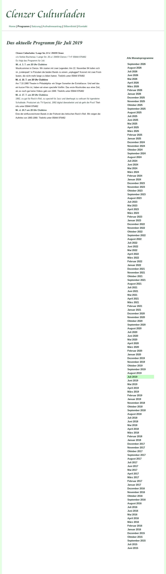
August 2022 (134, 239)
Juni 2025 (132, 119)
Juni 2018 (132, 421)
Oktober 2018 (134, 406)
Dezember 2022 (136, 224)
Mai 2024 (132, 168)
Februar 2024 (134, 175)
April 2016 (133, 518)
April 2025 (133, 127)
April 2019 (133, 388)
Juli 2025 (132, 116)
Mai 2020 (132, 339)
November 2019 (136, 361)
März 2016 (133, 522)
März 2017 (133, 477)
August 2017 (134, 458)
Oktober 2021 (134, 276)
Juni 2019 (132, 380)
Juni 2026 (132, 75)
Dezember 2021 (136, 268)
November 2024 (136, 146)
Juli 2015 (132, 544)
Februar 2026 (134, 90)
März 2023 (133, 213)
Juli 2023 (132, 201)
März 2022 (133, 257)
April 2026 (133, 82)
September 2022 (136, 235)
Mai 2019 (132, 384)
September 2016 (136, 499)
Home (12, 26)
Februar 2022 (134, 261)
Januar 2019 (134, 399)
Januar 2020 (134, 354)
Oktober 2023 (134, 190)
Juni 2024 (132, 164)
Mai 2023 (132, 205)
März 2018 (133, 432)
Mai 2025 (132, 123)
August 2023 (134, 198)
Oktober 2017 (134, 451)
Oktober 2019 (134, 365)
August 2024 (134, 157)
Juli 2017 (132, 462)
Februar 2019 (134, 395)
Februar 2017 (134, 481)
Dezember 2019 (136, 358)
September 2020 (136, 324)
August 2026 (134, 67)
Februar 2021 (134, 306)
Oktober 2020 (134, 321)
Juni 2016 (132, 510)
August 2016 (134, 503)
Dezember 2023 (136, 183)
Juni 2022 (132, 246)
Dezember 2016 (136, 488)
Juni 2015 (132, 548)
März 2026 (133, 86)
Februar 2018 (134, 436)
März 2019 (133, 391)
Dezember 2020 (136, 313)
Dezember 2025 (136, 97)
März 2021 (133, 302)
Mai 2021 (132, 294)
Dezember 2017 (136, 443)
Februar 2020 (134, 350)
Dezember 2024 (136, 142)
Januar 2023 (134, 220)
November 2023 (136, 187)
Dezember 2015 (136, 533)
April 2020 (133, 343)
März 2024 (133, 172)
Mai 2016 (132, 514)
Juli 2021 (132, 287)
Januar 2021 (134, 309)
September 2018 (136, 410)
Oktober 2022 (134, 231)
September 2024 (136, 153)
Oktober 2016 (134, 496)
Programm (24, 26)
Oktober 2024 (134, 149)
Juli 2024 (132, 160)
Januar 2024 (134, 179)
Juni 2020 (132, 335)
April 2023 (133, 209)
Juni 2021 (132, 291)
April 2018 (133, 429)
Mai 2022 (132, 250)
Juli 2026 (132, 71)
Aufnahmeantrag (52, 26)
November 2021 (136, 272)
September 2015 (136, 540)
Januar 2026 (134, 93)
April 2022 (133, 254)
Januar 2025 (134, 138)
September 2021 (136, 280)
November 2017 (136, 447)
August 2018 (134, 414)
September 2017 (136, 455)
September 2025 (136, 108)
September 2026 (136, 64)
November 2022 (136, 227)
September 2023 (136, 194)
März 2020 (133, 347)
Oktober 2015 (134, 536)
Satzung (36, 26)
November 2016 (136, 492)
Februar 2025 (134, 134)
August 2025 (134, 112)
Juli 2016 (132, 507)
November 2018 (136, 402)
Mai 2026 (132, 79)
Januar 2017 (134, 484)
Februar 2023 (134, 216)
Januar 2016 (134, 529)
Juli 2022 (132, 242)
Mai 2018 (132, 425)
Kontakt (82, 26)
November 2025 (136, 101)
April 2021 (133, 298)
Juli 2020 (132, 332)
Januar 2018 (134, 440)
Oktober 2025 (134, 105)
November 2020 (136, 317)
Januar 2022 (134, 265)
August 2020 (134, 328)
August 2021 (134, 283)
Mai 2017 (132, 469)
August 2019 (134, 373)
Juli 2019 (132, 376)
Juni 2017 (132, 466)
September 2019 (136, 369)
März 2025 (133, 131)
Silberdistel (70, 26)
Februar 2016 (134, 525)
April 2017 (133, 473)
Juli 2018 (132, 417)
